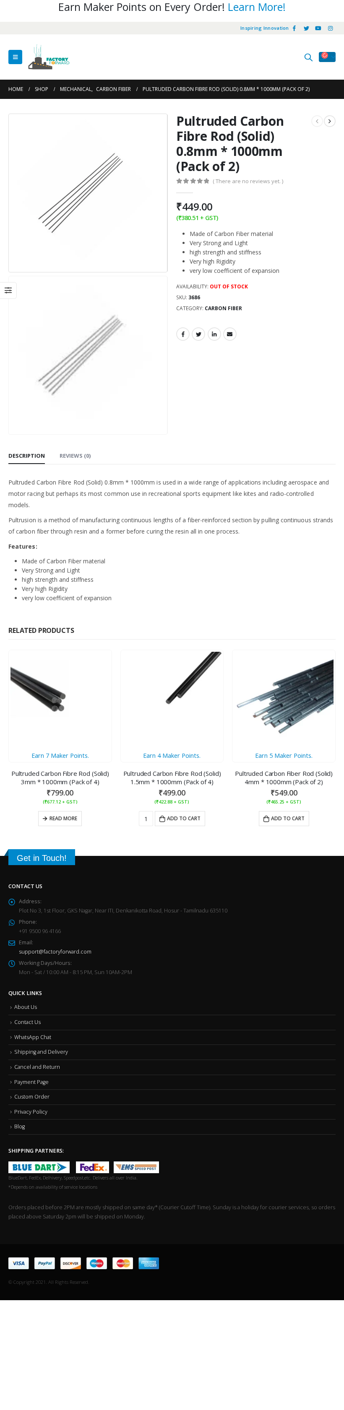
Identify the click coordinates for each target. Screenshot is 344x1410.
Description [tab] (26, 363)
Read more (63, 725)
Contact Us (27, 921)
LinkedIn (214, 334)
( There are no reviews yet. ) (248, 181)
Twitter (198, 334)
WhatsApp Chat (32, 936)
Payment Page (31, 980)
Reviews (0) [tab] (75, 363)
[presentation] (19, 193)
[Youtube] (318, 28)
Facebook (183, 334)
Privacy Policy (30, 1010)
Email (230, 334)
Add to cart (195, 725)
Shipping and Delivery (41, 950)
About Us (25, 906)
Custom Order (32, 995)
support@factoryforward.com (55, 850)
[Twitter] (306, 28)
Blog (19, 1025)
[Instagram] (330, 28)
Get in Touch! (42, 757)
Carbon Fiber (223, 308)
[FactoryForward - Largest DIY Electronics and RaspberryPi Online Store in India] (49, 57)
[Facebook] (294, 28)
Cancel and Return (37, 965)
